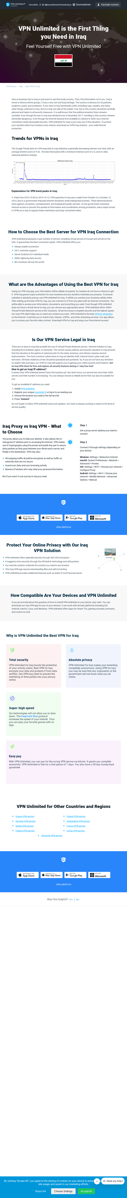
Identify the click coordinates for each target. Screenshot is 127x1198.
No (77, 899)
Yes (71, 899)
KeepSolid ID (40, 392)
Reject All (40, 1191)
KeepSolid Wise (29, 716)
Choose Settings (63, 1191)
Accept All (86, 1191)
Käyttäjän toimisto (110, 4)
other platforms (63, 527)
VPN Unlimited (28, 388)
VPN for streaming (104, 314)
